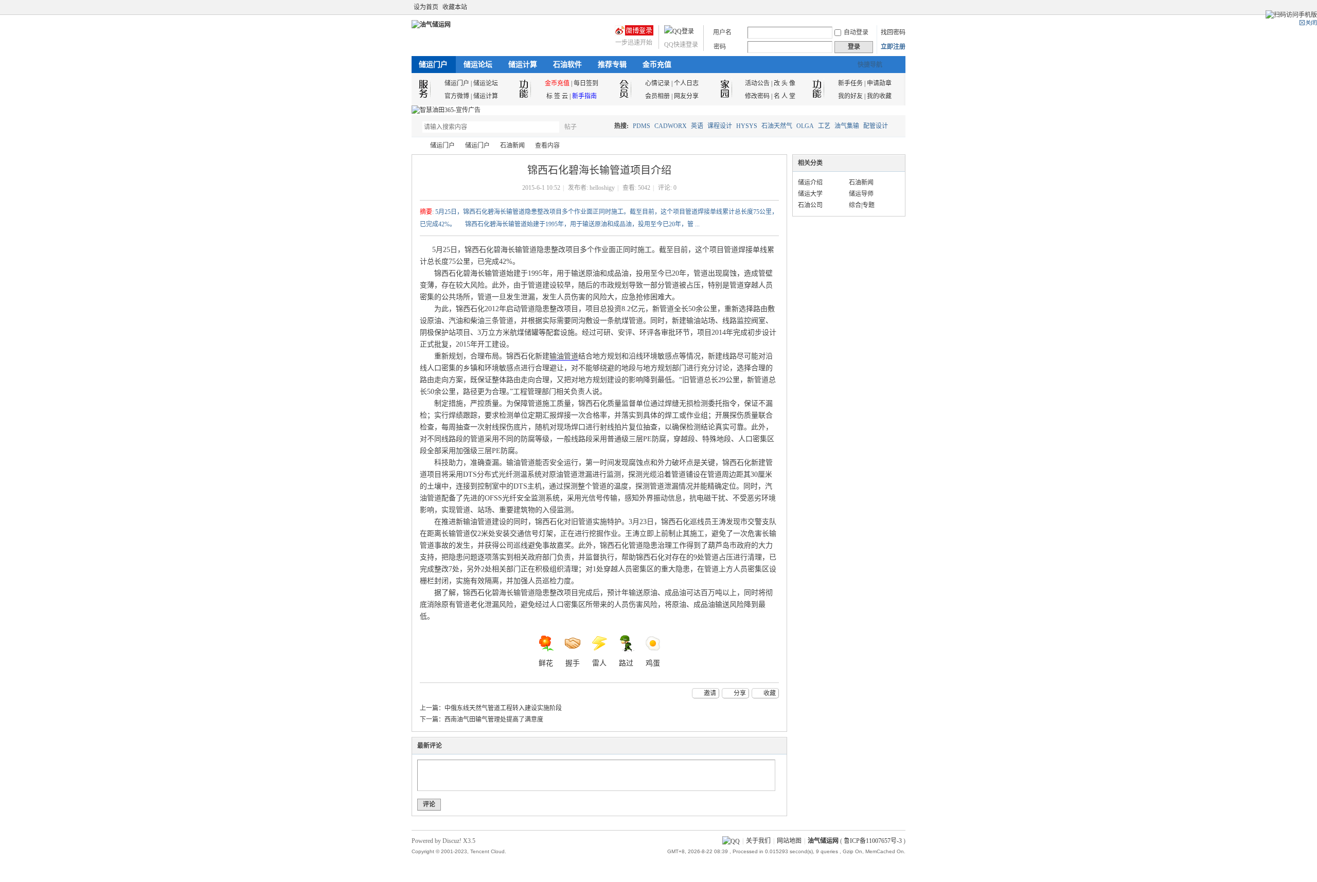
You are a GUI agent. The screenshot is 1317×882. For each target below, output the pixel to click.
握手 (572, 663)
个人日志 (686, 83)
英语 (697, 126)
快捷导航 (870, 64)
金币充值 (657, 64)
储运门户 (433, 64)
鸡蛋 (653, 663)
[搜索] (600, 127)
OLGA (805, 126)
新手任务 (850, 83)
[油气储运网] (431, 24)
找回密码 (893, 32)
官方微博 (456, 96)
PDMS (641, 126)
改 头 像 (784, 83)
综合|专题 (862, 205)
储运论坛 (478, 64)
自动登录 (856, 32)
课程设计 (719, 126)
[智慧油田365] (446, 110)
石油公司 (810, 205)
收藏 (769, 693)
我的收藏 (879, 96)
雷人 (599, 663)
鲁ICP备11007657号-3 (873, 840)
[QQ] (731, 840)
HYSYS (746, 126)
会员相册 (657, 96)
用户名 (722, 32)
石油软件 (567, 64)
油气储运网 (416, 145)
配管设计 (875, 126)
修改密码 (757, 96)
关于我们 (758, 840)
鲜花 (546, 663)
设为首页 (426, 7)
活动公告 (757, 83)
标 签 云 (557, 96)
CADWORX (670, 126)
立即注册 (893, 46)
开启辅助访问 (902, 7)
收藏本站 (454, 7)
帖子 (570, 127)
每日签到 (586, 83)
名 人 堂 (784, 96)
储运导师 (861, 193)
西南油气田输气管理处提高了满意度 (493, 719)
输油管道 (563, 356)
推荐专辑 (612, 64)
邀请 (710, 693)
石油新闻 (512, 145)
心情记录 (657, 83)
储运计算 (522, 64)
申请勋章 (879, 83)
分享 (740, 693)
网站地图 (789, 840)
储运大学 (810, 193)
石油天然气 (776, 126)
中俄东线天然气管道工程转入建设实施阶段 (503, 708)
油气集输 (846, 126)
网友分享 (686, 96)
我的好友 (850, 96)
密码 (720, 46)
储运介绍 (810, 182)
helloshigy (602, 187)
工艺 (824, 126)
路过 (626, 663)
